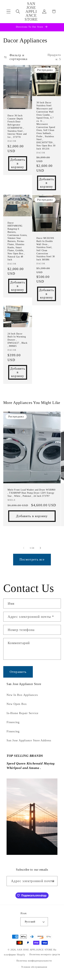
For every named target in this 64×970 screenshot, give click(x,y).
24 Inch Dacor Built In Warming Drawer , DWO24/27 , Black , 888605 (17, 339)
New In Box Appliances (22, 694)
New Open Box (17, 704)
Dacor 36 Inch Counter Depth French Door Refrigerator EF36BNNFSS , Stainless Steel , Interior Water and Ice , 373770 (17, 126)
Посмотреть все (32, 559)
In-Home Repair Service (22, 713)
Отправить (18, 671)
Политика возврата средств (44, 954)
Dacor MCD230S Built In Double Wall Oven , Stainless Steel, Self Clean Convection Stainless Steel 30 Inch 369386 (45, 249)
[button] (8, 11)
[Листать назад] (23, 548)
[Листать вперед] (40, 548)
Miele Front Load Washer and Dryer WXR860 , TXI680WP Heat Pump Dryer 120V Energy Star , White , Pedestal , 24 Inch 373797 (31, 492)
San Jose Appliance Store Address (29, 740)
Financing (13, 722)
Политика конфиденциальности (34, 960)
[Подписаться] (52, 881)
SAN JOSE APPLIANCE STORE (35, 949)
